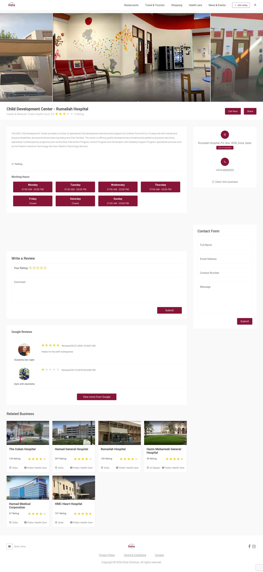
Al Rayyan (155, 467)
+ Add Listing (241, 5)
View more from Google (96, 396)
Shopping (176, 5)
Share (250, 111)
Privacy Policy (107, 555)
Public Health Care (37, 467)
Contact (159, 555)
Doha (15, 467)
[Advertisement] (96, 230)
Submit (169, 310)
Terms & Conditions (135, 555)
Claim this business (226, 181)
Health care (195, 5)
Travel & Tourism (155, 5)
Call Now (233, 111)
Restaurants (131, 5)
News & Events (217, 5)
